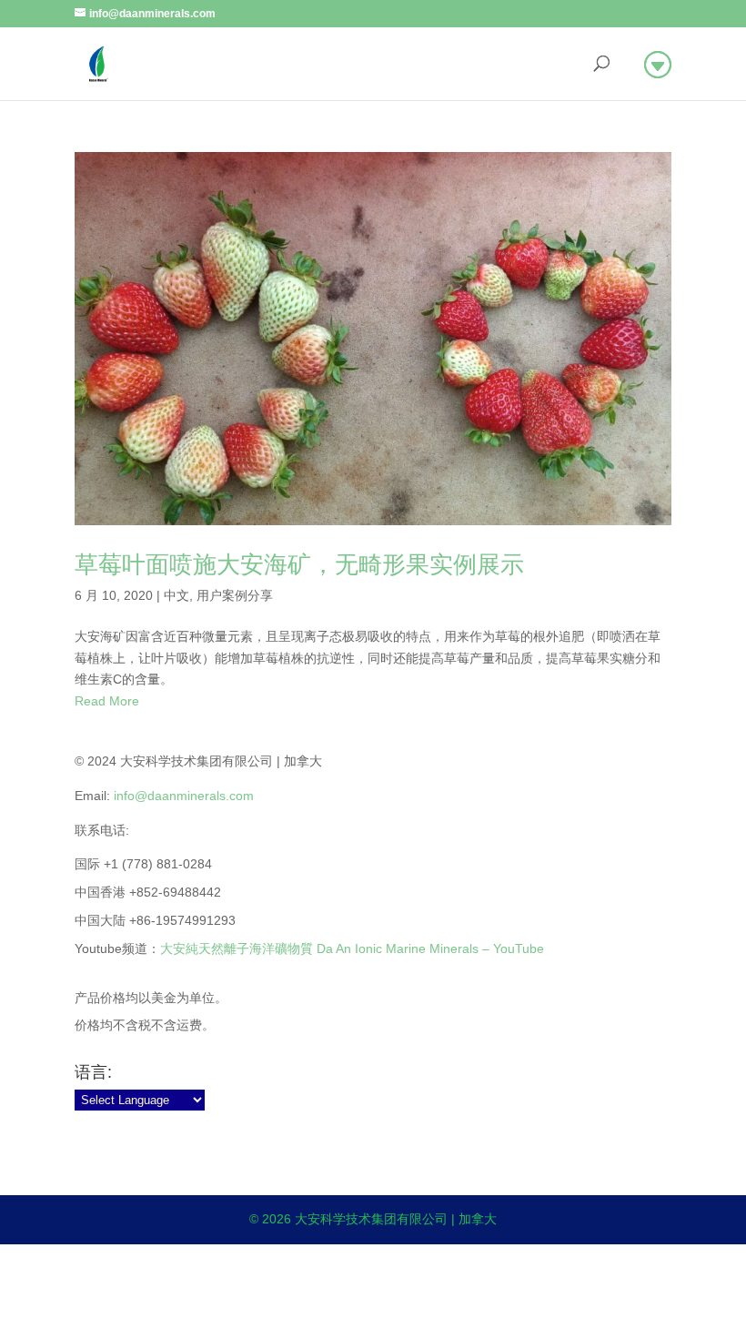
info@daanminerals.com (184, 795)
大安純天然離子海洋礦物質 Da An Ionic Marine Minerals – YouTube (352, 948)
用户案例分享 (235, 595)
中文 (176, 595)
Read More (107, 701)
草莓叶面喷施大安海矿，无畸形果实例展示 (299, 564)
